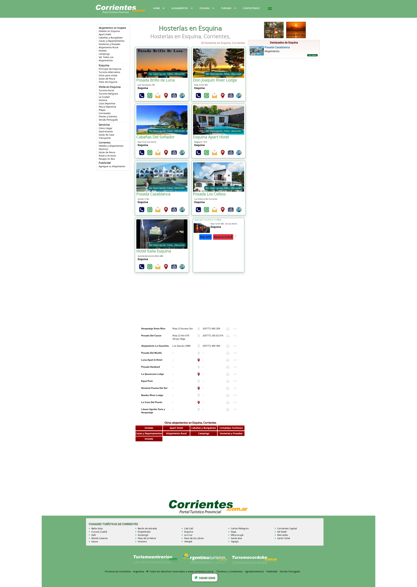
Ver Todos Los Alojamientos (106, 59)
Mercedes (282, 534)
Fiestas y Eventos (108, 116)
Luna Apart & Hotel (151, 360)
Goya (233, 531)
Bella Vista (97, 528)
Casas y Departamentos (111, 40)
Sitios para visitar (108, 75)
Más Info (205, 237)
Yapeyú (235, 541)
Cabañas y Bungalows (111, 37)
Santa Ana (236, 538)
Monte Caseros (99, 538)
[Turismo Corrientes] (155, 561)
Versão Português (108, 119)
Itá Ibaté (282, 531)
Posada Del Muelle (151, 353)
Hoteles (149, 427)
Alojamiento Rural (108, 47)
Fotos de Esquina (108, 81)
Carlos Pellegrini (240, 528)
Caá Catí (188, 528)
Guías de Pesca (107, 78)
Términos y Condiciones (229, 571)
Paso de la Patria (147, 538)
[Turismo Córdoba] (254, 561)
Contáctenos (251, 8)
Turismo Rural (106, 90)
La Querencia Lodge (152, 374)
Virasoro (142, 541)
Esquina (188, 531)
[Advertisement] (190, 303)
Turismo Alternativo (109, 72)
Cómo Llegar (105, 128)
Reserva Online (223, 237)
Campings (104, 53)
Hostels (103, 50)
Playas (102, 109)
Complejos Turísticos (231, 427)
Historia (103, 100)
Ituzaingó (143, 534)
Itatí (93, 534)
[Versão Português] (270, 8)
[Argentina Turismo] (204, 561)
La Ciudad (104, 96)
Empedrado (144, 531)
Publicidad (271, 571)
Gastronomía (106, 131)
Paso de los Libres (194, 538)
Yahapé (188, 541)
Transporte (105, 137)
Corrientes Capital (287, 528)
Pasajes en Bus (107, 158)
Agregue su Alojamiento (112, 166)
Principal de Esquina (110, 68)
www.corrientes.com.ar (201, 571)
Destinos (103, 149)
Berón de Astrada (147, 528)
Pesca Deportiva (107, 106)
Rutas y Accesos (107, 155)
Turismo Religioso (108, 93)
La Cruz (188, 534)
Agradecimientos (254, 571)
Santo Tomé (283, 538)
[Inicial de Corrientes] (120, 8)
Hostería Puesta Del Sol (154, 388)
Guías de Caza (106, 134)
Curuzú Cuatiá (99, 531)
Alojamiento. (277, 49)
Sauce (94, 541)
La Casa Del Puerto (151, 402)
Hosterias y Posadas (109, 44)
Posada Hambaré (150, 367)
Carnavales (105, 113)
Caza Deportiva (107, 103)
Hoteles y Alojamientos (111, 145)
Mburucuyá (237, 534)
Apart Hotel (105, 34)
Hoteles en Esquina (109, 31)
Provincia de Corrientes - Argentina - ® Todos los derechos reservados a (146, 571)
